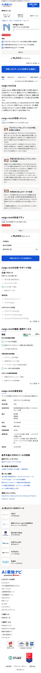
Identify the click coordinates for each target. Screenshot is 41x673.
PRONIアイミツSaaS (8, 628)
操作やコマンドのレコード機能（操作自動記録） (16, 482)
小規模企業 (24, 469)
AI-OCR (4, 604)
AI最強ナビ (5, 20)
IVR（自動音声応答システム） (11, 586)
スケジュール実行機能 (23, 485)
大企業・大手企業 (7, 469)
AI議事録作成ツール (8, 592)
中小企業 (16, 469)
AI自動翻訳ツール (7, 595)
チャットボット (6, 607)
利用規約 (8, 666)
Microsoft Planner (29, 496)
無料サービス (34, 16)
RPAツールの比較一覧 (15, 20)
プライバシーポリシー (20, 666)
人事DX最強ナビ (7, 635)
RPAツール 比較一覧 (6, 16)
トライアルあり (16, 462)
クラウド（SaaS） (7, 479)
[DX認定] (14, 658)
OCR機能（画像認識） (8, 485)
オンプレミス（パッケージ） (26, 477)
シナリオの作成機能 (19, 479)
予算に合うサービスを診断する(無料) (21, 69)
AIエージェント (6, 589)
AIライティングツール (8, 610)
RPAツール (5, 601)
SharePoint (6, 496)
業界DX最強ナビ (7, 631)
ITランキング (6, 637)
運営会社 (32, 666)
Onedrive (5, 499)
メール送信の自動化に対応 (10, 488)
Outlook (12, 499)
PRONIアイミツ (6, 625)
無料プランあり (6, 462)
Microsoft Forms (16, 496)
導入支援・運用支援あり (9, 477)
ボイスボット (5, 583)
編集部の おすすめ (20, 16)
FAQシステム (6, 598)
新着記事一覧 (6, 618)
